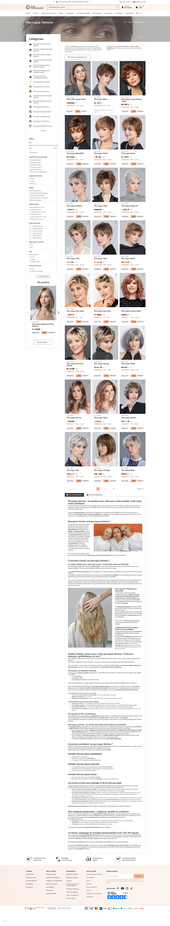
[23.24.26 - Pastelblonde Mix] (99, 262)
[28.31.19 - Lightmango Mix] (97, 157)
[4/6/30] (101, 367)
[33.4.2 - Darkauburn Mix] (99, 157)
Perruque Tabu (100, 418)
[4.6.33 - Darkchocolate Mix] (96, 474)
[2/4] (122, 104)
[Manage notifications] (5, 920)
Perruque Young (101, 363)
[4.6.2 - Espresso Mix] (125, 157)
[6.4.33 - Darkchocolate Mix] (94, 209)
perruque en (79, 673)
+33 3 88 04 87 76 (127, 2)
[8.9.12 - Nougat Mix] (73, 102)
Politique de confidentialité (54, 881)
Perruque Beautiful (75, 153)
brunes (137, 620)
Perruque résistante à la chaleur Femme (41, 71)
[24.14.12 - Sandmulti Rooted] (101, 157)
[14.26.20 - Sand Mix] (125, 262)
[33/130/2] (97, 314)
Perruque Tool (100, 258)
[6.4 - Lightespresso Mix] (125, 209)
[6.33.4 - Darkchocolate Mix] (94, 102)
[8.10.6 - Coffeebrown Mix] (128, 209)
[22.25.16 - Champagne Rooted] (97, 474)
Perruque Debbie (74, 206)
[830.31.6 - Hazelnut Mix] (127, 157)
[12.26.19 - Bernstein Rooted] (94, 262)
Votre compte (91, 871)
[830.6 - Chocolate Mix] (122, 157)
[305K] (69, 157)
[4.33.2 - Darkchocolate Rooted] (73, 421)
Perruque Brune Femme (41, 87)
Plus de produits (42, 342)
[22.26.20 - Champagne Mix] (73, 262)
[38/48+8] (128, 104)
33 (113, 489)
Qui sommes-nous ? (52, 884)
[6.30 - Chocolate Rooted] (99, 209)
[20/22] (69, 368)
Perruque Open (128, 153)
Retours (88, 890)
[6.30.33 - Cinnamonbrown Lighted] (125, 474)
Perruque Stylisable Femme (42, 126)
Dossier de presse (51, 894)
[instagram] (127, 888)
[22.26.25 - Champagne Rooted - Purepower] (34, 329)
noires (117, 622)
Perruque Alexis (128, 418)
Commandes (90, 878)
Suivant (139, 489)
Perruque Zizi (73, 470)
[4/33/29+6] (73, 157)
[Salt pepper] (94, 314)
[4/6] (67, 157)
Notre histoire (50, 887)
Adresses (89, 884)
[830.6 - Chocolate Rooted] (97, 102)
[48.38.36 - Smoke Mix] (123, 209)
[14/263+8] (128, 314)
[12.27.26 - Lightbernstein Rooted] (73, 209)
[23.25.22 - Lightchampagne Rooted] (123, 157)
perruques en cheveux (87, 716)
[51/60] (96, 314)
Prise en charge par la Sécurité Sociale (72, 885)
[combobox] (83, 7)
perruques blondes (129, 620)
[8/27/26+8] (94, 367)
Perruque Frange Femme (41, 116)
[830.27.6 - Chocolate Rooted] (97, 421)
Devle (34, 909)
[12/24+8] (127, 314)
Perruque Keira (128, 258)
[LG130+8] (97, 367)
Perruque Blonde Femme (41, 82)
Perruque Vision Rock (131, 311)
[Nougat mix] (122, 314)
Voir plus (43, 130)
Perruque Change (102, 470)
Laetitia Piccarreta (51, 909)
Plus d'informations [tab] (75, 495)
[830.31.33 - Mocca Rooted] (97, 262)
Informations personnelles (94, 874)
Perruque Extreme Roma (75, 364)
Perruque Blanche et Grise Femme (42, 102)
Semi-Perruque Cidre (76, 99)
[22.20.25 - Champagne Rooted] (96, 262)
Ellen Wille (35, 322)
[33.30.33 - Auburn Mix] (128, 421)
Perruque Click (100, 206)
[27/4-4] (125, 104)
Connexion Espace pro (72, 889)
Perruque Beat (100, 99)
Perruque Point (101, 153)
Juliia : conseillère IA (72, 895)
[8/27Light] (127, 104)
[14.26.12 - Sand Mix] (72, 474)
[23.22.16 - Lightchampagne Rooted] (96, 102)
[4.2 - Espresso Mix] (69, 102)
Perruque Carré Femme (41, 121)
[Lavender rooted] (94, 421)
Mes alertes (89, 897)
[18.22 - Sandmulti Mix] (70, 474)
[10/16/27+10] (70, 314)
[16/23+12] (99, 367)
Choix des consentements (94, 894)
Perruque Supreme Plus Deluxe (43, 325)
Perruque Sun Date (75, 311)
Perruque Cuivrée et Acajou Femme (42, 96)
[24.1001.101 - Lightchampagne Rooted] (128, 474)
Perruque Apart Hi (129, 206)
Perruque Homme (31, 881)
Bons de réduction (91, 887)
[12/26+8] (72, 368)
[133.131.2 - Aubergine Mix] (101, 209)
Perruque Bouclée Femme (42, 112)
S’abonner (139, 876)
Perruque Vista (128, 363)
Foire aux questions (72, 892)
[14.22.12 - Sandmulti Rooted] (69, 262)
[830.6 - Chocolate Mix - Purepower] (36, 329)
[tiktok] (131, 888)
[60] (67, 314)
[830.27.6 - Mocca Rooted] (128, 262)
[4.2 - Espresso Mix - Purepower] (39, 329)
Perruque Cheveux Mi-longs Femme (42, 50)
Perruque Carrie (74, 418)
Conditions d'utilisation (53, 878)
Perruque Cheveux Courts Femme (42, 45)
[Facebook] (118, 888)
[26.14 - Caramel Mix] (127, 209)
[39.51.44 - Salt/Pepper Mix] (72, 209)
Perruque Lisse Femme (41, 107)
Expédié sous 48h (140, 2)
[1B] (73, 368)
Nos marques (30, 874)
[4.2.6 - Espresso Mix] (101, 474)
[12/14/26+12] (123, 104)
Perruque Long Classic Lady (131, 100)
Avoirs (88, 881)
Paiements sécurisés (72, 878)
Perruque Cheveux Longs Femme (41, 55)
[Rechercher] (117, 7)
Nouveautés (29, 884)
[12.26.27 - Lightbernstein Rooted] (99, 102)
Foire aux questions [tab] (96, 495)
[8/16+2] (125, 314)
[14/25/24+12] (96, 367)
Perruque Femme (31, 878)
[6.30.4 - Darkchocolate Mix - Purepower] (37, 329)
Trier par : (68, 37)
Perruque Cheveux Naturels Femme (42, 61)
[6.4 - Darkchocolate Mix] (72, 102)
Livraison (69, 881)
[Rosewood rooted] (96, 421)
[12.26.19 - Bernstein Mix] (67, 102)
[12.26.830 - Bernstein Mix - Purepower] (33, 329)
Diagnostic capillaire (72, 874)
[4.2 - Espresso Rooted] (101, 262)
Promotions (29, 887)
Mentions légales (51, 874)
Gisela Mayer (125, 97)
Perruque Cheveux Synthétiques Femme (40, 77)
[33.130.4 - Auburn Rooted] (94, 474)
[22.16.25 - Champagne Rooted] (94, 157)
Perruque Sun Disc (102, 311)
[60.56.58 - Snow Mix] (122, 209)
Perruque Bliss (128, 470)
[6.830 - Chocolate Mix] (70, 102)
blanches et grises (124, 622)
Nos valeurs (49, 890)
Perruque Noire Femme (41, 91)
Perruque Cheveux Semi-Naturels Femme (41, 66)
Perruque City (73, 258)
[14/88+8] (73, 314)
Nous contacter (70, 898)
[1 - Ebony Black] (96, 157)
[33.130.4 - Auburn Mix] (69, 421)
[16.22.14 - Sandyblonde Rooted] (101, 102)
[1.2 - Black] (96, 209)
